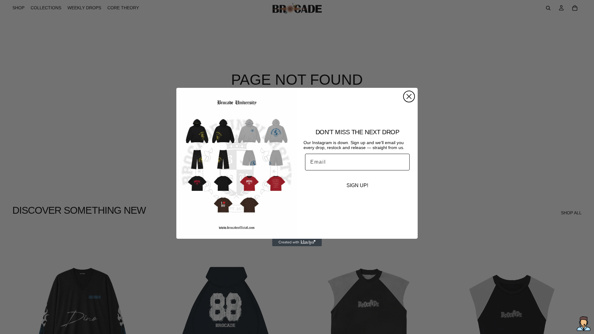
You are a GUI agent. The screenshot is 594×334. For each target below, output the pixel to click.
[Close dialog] (409, 96)
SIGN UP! (357, 185)
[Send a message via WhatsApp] (583, 323)
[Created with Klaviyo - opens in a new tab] (297, 242)
